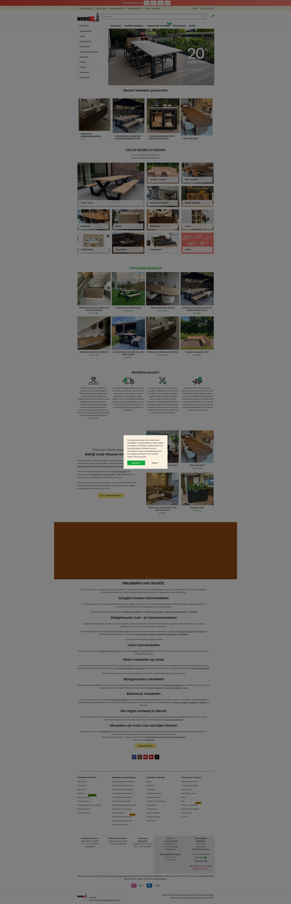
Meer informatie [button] (140, 457)
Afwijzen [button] (155, 463)
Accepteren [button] (136, 463)
